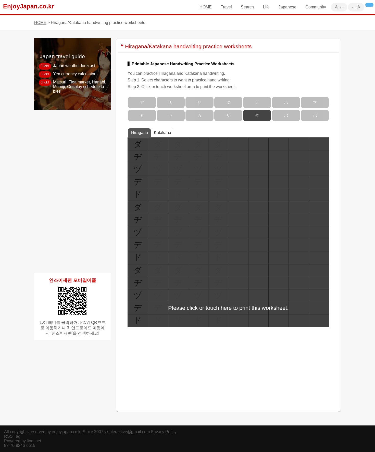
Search (247, 7)
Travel (226, 7)
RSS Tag (12, 436)
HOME (205, 7)
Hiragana (139, 132)
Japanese (287, 7)
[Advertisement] (72, 191)
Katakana (162, 132)
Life (266, 7)
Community (315, 7)
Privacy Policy (164, 432)
